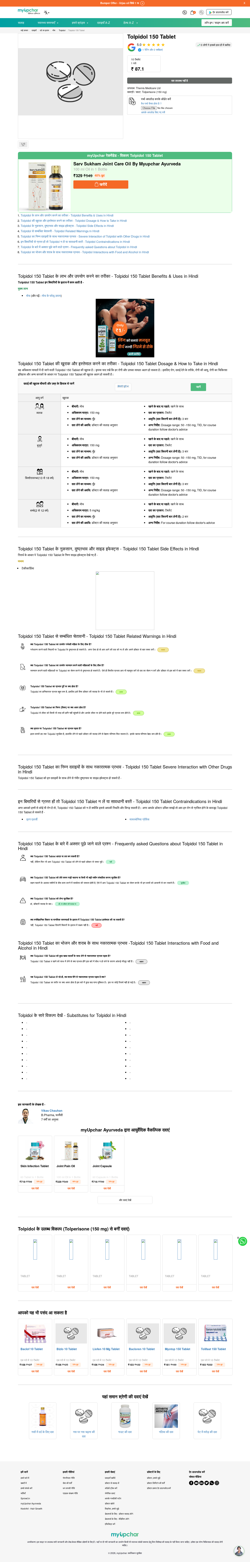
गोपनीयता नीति (69, 1477)
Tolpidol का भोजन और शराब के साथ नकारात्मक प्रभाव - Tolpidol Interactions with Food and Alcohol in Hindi (85, 252)
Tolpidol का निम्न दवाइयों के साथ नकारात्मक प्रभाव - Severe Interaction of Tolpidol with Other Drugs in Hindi (85, 236)
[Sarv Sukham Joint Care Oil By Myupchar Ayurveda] (45, 186)
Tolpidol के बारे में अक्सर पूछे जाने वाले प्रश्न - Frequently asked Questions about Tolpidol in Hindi (79, 247)
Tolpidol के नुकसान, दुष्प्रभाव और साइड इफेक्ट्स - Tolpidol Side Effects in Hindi (67, 226)
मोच (28, 295)
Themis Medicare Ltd (148, 88)
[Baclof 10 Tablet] (35, 1332)
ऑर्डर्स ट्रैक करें (111, 1488)
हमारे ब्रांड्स (78, 22)
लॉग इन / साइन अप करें (217, 22)
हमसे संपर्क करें (26, 1488)
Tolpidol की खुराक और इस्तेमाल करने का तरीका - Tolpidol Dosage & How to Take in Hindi (74, 220)
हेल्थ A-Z (129, 22)
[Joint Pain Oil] (71, 1149)
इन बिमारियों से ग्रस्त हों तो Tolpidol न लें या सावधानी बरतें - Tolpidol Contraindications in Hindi (75, 242)
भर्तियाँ (23, 1493)
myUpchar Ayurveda (31, 1503)
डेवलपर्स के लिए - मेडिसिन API (117, 1518)
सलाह (21, 22)
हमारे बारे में (25, 1477)
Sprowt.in (25, 1498)
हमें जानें (24, 1472)
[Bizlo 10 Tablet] (71, 1332)
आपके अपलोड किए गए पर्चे (153, 112)
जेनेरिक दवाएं (110, 1493)
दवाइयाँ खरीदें (110, 1477)
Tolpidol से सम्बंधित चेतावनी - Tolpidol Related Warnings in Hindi (60, 231)
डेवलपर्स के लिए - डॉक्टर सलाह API (119, 1513)
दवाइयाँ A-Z (103, 22)
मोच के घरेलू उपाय (51, 295)
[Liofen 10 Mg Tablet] (107, 1332)
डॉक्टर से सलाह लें (112, 1482)
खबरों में (24, 1482)
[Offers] (184, 12)
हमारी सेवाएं (110, 1472)
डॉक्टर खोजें (109, 1503)
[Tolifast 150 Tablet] (215, 1332)
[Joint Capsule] (107, 1149)
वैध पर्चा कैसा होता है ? (151, 103)
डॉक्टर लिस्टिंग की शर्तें (156, 1482)
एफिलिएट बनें (110, 1523)
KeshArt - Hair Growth (31, 1508)
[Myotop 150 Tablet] (179, 1332)
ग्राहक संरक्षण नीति (70, 1493)
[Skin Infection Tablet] (35, 1149)
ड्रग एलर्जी (32, 819)
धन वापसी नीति (69, 1488)
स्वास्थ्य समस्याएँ (46, 22)
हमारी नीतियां (68, 1472)
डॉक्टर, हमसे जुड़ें (153, 1477)
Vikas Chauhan (51, 1110)
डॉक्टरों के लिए (153, 1472)
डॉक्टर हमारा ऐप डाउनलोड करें (159, 1488)
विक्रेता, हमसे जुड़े (112, 1508)
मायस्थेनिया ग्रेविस (139, 819)
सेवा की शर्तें (67, 1482)
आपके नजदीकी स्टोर (113, 1498)
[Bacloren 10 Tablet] (143, 1332)
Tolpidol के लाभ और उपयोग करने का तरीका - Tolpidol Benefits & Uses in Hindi (67, 215)
